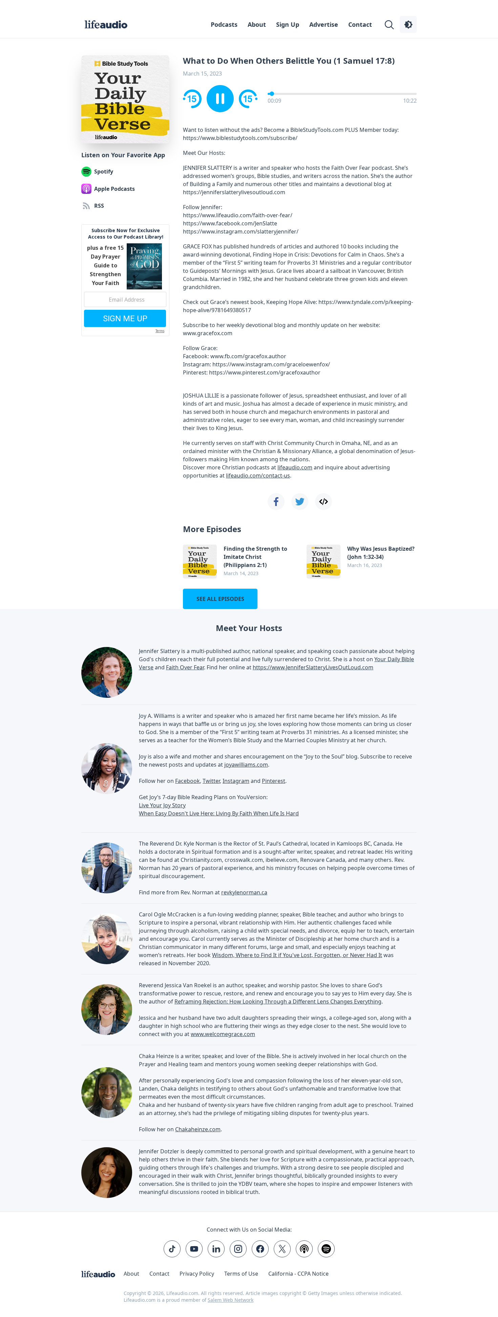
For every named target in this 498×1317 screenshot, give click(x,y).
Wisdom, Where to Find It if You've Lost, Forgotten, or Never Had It (297, 955)
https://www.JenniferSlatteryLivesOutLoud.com (313, 667)
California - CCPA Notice (298, 1273)
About (257, 24)
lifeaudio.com (294, 467)
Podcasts (224, 24)
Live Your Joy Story (162, 805)
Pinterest (273, 781)
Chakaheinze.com (198, 1129)
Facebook (187, 781)
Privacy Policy (197, 1273)
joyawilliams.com (246, 764)
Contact (360, 24)
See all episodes (220, 599)
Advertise (323, 24)
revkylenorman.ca (244, 892)
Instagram (236, 781)
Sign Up (287, 24)
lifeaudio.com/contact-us (258, 475)
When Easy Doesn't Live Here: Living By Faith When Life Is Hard (219, 813)
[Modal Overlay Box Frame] (125, 280)
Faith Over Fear (185, 667)
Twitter (211, 781)
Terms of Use (241, 1273)
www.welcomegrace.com (223, 1034)
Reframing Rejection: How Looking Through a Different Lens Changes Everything (277, 1001)
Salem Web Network (230, 1300)
